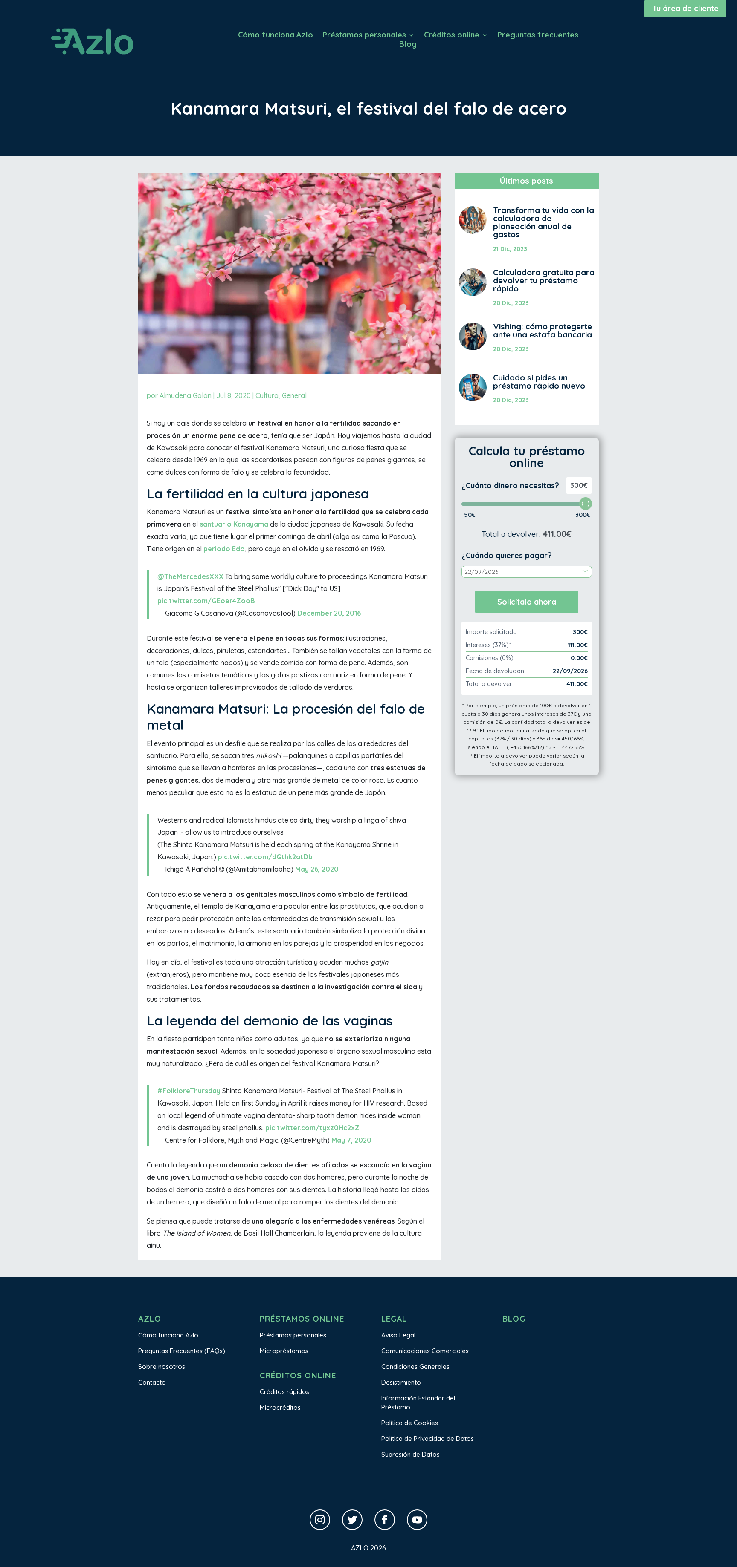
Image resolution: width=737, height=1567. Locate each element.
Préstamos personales (364, 36)
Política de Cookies (409, 1423)
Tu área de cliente (685, 8)
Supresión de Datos (410, 1454)
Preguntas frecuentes (537, 36)
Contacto (152, 1382)
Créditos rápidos (284, 1392)
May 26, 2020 (317, 869)
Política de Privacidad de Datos (427, 1438)
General (294, 395)
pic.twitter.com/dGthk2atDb (265, 857)
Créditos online (451, 36)
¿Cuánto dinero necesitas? (510, 485)
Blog (408, 45)
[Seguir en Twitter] (352, 1519)
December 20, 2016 (329, 613)
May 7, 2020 (351, 1140)
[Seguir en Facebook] (384, 1519)
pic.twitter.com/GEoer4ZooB (206, 600)
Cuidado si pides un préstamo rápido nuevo (539, 381)
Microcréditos (280, 1407)
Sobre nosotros (161, 1366)
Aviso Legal (398, 1335)
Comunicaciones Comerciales (425, 1351)
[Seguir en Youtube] (417, 1519)
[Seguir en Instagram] (320, 1519)
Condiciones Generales (415, 1366)
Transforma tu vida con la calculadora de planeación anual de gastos (543, 222)
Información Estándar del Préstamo (418, 1402)
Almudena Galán (186, 395)
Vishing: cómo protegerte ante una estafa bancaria (542, 330)
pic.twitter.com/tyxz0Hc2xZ (312, 1127)
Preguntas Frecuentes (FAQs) (181, 1351)
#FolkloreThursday (189, 1090)
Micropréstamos (284, 1351)
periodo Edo (224, 548)
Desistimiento (401, 1382)
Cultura (267, 395)
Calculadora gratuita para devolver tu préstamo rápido (544, 280)
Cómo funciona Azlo (275, 36)
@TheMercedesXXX (190, 576)
